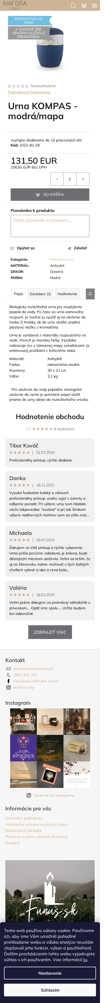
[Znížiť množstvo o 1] (57, 179)
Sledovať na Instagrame (54, 795)
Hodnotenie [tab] (67, 293)
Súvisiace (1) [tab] (40, 293)
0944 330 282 (25, 674)
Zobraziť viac (50, 632)
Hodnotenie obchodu (50, 416)
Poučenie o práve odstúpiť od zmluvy (36, 836)
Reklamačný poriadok (23, 830)
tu (85, 959)
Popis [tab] (18, 293)
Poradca (12, 843)
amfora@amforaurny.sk (33, 668)
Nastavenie (50, 973)
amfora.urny (23, 687)
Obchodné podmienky (23, 818)
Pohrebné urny (62, 259)
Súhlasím (50, 990)
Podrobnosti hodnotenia (29, 92)
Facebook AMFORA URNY (36, 681)
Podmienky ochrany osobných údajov (36, 824)
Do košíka (53, 194)
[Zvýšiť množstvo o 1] (82, 179)
